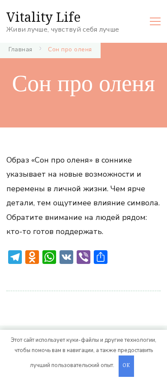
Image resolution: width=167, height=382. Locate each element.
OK (126, 366)
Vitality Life (43, 17)
